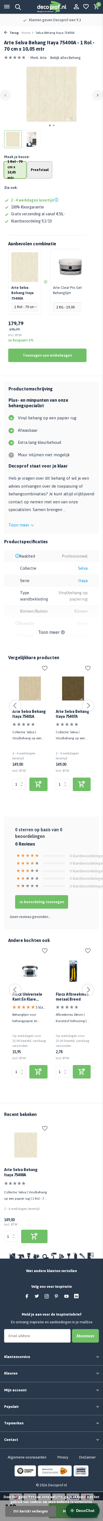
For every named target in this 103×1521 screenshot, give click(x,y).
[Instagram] (46, 1296)
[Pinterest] (56, 1296)
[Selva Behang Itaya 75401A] (30, 688)
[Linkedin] (76, 1296)
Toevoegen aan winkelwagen (47, 355)
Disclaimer (87, 1457)
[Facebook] (27, 1296)
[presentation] (5, 95)
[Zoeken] (17, 7)
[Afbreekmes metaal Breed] (73, 971)
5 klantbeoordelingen (42, 1007)
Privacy (62, 1457)
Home (25, 33)
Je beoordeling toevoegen (41, 902)
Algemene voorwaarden (27, 1457)
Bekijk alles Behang (65, 58)
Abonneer (85, 1335)
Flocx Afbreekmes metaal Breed (72, 996)
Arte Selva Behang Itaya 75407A (72, 714)
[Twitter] (37, 1296)
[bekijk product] (38, 784)
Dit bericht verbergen (30, 1511)
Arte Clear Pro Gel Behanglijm (67, 290)
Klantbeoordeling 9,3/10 (31, 221)
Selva (83, 568)
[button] (50, 125)
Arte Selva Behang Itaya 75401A (29, 714)
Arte (43, 58)
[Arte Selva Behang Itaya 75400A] (26, 1145)
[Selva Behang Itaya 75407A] (73, 688)
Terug (14, 33)
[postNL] (55, 1470)
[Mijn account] (76, 7)
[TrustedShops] (25, 1470)
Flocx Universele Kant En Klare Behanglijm (27, 997)
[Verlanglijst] (86, 7)
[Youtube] (66, 1296)
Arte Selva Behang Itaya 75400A (21, 1172)
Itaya (83, 580)
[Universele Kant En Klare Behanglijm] (30, 971)
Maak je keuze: (17, 157)
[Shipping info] (57, 200)
